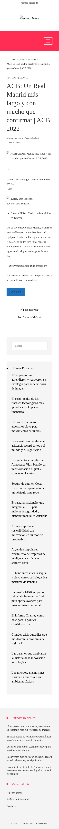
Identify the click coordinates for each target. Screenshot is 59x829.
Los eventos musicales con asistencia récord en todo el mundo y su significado (28, 445)
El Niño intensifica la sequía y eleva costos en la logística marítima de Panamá (29, 577)
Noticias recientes (17, 78)
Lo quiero (16, 291)
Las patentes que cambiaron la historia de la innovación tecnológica (28, 658)
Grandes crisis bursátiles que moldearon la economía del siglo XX (29, 639)
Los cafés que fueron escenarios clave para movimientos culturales (25, 426)
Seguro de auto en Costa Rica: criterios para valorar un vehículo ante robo (27, 488)
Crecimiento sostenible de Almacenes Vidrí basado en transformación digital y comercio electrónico (29, 770)
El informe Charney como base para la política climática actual (27, 620)
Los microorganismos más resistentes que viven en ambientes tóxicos (27, 677)
